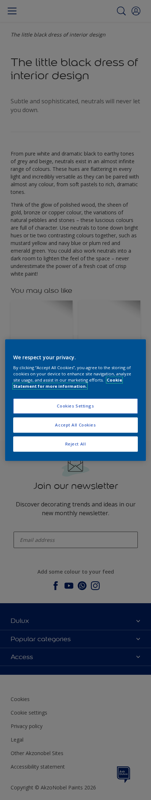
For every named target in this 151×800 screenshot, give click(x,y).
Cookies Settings (75, 406)
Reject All (75, 444)
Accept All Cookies (75, 425)
